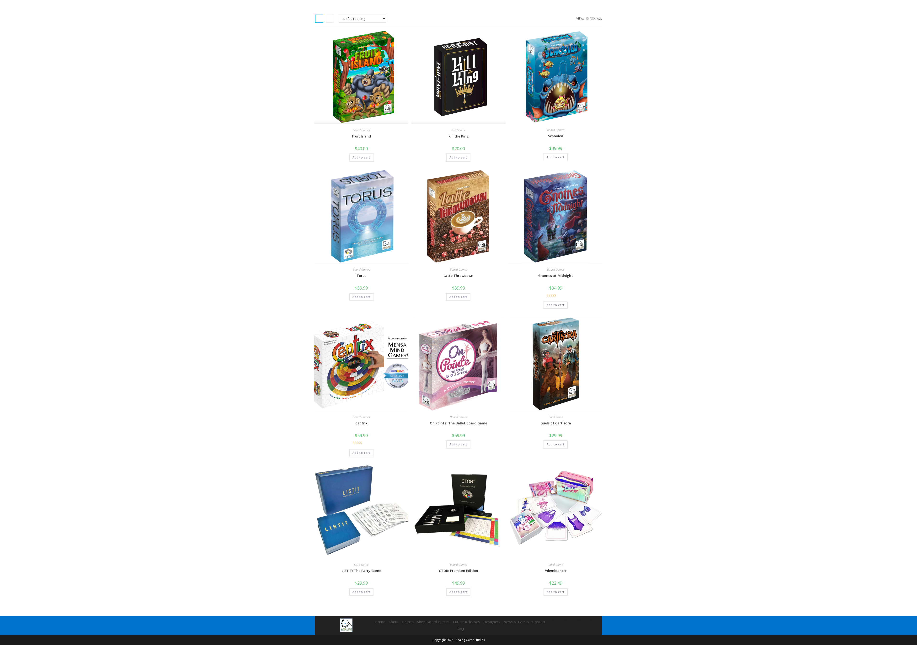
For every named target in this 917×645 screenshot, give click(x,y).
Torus (361, 275)
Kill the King (458, 136)
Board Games (361, 130)
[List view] (330, 19)
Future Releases (466, 621)
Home (380, 621)
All (599, 18)
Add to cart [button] (361, 157)
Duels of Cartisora (555, 423)
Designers (491, 621)
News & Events (516, 621)
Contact (538, 621)
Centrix (361, 423)
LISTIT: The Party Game (361, 570)
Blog (460, 629)
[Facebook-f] (559, 625)
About (394, 621)
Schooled (555, 136)
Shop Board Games (433, 621)
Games (408, 621)
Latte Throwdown (458, 275)
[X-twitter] (586, 625)
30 (593, 18)
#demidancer (555, 570)
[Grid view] (319, 19)
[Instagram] (572, 625)
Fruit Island (361, 136)
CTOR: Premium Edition (458, 570)
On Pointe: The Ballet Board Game (458, 423)
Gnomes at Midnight (555, 275)
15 (587, 18)
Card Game (458, 130)
